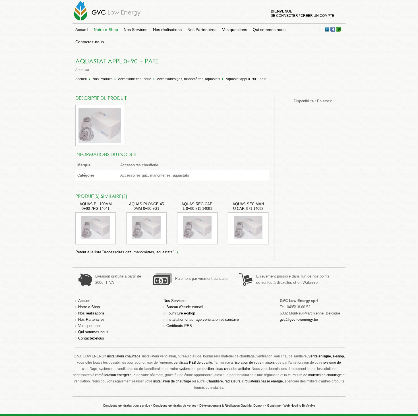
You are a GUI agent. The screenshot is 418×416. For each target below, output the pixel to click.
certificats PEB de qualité (193, 363)
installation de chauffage (172, 381)
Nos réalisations (167, 29)
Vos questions (234, 29)
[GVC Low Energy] (81, 20)
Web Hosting (292, 405)
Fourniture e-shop (180, 313)
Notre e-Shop (106, 29)
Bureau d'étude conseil (185, 307)
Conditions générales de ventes (174, 405)
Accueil (81, 29)
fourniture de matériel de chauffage (315, 375)
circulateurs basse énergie (262, 381)
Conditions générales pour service (126, 405)
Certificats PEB (179, 326)
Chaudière (214, 381)
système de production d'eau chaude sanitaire (214, 369)
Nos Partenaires (201, 29)
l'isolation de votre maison (254, 363)
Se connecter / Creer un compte (302, 16)
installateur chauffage (123, 356)
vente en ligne (320, 356)
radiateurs (232, 381)
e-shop (338, 356)
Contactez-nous (89, 42)
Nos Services (135, 29)
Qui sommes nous (269, 29)
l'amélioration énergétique (115, 375)
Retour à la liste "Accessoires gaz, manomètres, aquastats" (124, 252)
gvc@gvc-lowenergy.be (299, 319)
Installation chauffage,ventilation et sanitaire (202, 319)
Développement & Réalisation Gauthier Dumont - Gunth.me (240, 405)
